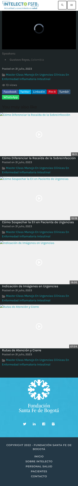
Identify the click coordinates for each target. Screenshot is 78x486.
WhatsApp (11, 97)
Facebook (10, 91)
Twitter (25, 91)
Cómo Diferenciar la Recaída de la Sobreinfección (39, 158)
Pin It (52, 91)
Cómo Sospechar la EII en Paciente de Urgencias (38, 222)
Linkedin (39, 91)
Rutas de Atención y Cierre (21, 350)
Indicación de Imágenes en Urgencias (30, 286)
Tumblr (64, 91)
